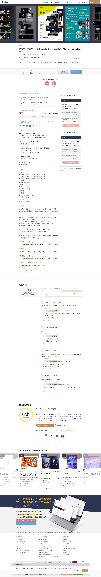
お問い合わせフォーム (69, 430)
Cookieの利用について (68, 543)
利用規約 (65, 539)
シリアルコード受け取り (20, 552)
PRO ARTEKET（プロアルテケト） (23, 550)
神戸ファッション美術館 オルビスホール (40, 574)
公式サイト (39, 436)
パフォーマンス (27, 45)
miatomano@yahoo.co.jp (25, 270)
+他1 (26, 574)
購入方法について (54, 121)
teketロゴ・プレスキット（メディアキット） (49, 556)
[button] (46, 488)
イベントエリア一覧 (19, 543)
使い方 (16, 546)
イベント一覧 (31, 532)
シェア (57, 308)
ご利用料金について (43, 543)
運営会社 (65, 550)
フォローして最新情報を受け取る (45, 425)
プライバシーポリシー (68, 541)
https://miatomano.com (28, 272)
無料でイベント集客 (94, 2)
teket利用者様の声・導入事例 (45, 550)
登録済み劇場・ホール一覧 (45, 554)
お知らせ (65, 552)
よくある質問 (18, 548)
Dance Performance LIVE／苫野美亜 (46, 409)
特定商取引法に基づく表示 (69, 548)
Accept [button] (84, 570)
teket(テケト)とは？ (43, 539)
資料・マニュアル (43, 552)
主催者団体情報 (76, 58)
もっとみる (21, 64)
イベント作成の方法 (43, 541)
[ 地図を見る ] (24, 59)
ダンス (20, 45)
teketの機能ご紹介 (43, 546)
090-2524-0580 (38, 270)
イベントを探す (18, 539)
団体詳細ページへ (61, 425)
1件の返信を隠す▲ (49, 308)
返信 (41, 308)
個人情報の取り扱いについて (69, 546)
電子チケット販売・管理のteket (21, 532)
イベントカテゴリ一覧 (20, 541)
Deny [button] (77, 570)
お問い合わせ (66, 554)
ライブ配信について (43, 548)
